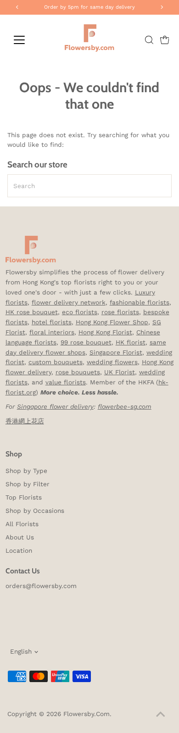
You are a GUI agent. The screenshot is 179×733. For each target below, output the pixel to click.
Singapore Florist (116, 352)
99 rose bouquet (86, 342)
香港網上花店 (25, 421)
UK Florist (119, 372)
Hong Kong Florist (105, 332)
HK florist (130, 342)
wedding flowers (112, 362)
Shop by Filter (28, 484)
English (21, 651)
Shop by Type (26, 470)
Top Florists (24, 497)
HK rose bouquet (32, 312)
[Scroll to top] (160, 714)
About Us (20, 537)
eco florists (79, 312)
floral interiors (51, 332)
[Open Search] (149, 40)
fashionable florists (139, 302)
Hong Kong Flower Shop (112, 322)
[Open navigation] (27, 39)
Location (19, 550)
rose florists (120, 312)
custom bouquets (55, 362)
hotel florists (52, 322)
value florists (65, 382)
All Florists (22, 524)
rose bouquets (78, 372)
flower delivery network (69, 302)
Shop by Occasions (35, 510)
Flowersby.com (86, 713)
